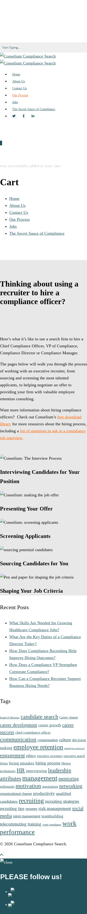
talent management (26, 816)
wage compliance (51, 824)
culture (65, 739)
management (39, 778)
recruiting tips (12, 808)
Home (14, 198)
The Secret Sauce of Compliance (36, 233)
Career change (68, 717)
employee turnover (74, 748)
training (34, 824)
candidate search (39, 716)
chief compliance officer (33, 732)
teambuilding (52, 816)
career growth (49, 725)
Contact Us (18, 212)
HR (21, 770)
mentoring (68, 778)
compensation (48, 740)
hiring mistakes (21, 763)
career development (18, 724)
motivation (28, 786)
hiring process (47, 763)
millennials (7, 786)
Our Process (19, 219)
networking (70, 786)
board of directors (9, 717)
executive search (74, 756)
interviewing (36, 770)
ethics (31, 755)
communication (18, 739)
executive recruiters (49, 756)
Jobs (13, 226)
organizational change (16, 794)
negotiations (50, 786)
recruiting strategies (62, 801)
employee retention (38, 747)
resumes (31, 809)
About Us (17, 205)
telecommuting (13, 824)
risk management (55, 808)
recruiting (31, 800)
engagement (12, 755)
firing (4, 763)
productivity (44, 793)
